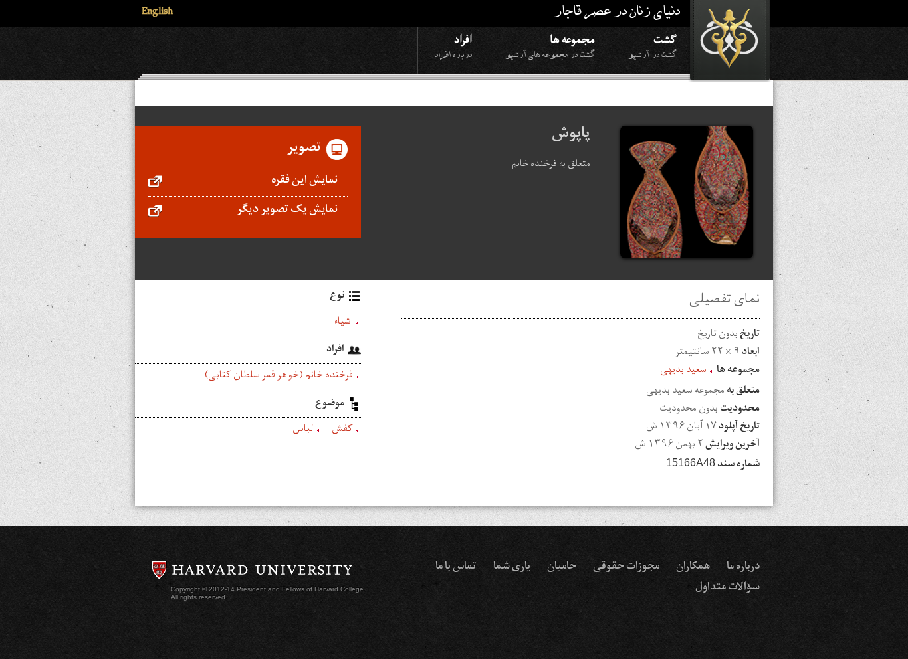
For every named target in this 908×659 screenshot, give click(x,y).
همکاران (693, 567)
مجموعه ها (550, 45)
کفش (342, 430)
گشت (653, 45)
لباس (303, 430)
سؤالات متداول (727, 588)
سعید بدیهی (683, 371)
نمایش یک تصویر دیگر (287, 211)
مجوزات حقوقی (626, 567)
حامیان (561, 567)
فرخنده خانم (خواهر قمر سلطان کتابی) (279, 376)
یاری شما (511, 567)
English (157, 13)
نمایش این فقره (304, 181)
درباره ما (743, 567)
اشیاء (343, 323)
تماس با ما (456, 567)
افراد (453, 45)
